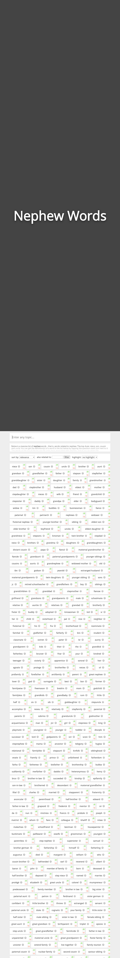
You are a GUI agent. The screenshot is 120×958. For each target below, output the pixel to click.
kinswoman (70, 612)
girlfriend (16, 598)
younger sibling (79, 577)
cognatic (56, 910)
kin (34, 508)
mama (39, 743)
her (13, 619)
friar (60, 653)
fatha (15, 764)
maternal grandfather (91, 785)
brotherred (39, 785)
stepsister (17, 501)
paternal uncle (18, 910)
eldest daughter (93, 528)
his (35, 626)
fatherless (18, 653)
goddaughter (71, 702)
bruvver (40, 653)
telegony (79, 743)
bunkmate (17, 833)
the (77, 646)
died (38, 854)
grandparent (19, 646)
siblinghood (96, 750)
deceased (97, 868)
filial (15, 792)
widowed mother (80, 563)
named (79, 875)
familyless (17, 695)
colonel (75, 882)
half (15, 702)
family (76, 480)
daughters (71, 542)
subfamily (16, 771)
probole (81, 813)
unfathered (73, 757)
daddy (37, 501)
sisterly (37, 660)
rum (82, 695)
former (99, 681)
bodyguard (96, 501)
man (38, 723)
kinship (78, 778)
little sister (97, 910)
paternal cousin (19, 951)
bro (78, 632)
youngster (38, 729)
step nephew (45, 840)
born (78, 868)
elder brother (19, 528)
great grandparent (70, 937)
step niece (60, 875)
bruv (14, 778)
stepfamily (77, 709)
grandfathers (62, 584)
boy (82, 584)
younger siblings (94, 556)
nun (27, 813)
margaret (58, 854)
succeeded (58, 778)
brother (82, 466)
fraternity (97, 792)
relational (16, 750)
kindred (97, 653)
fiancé (62, 549)
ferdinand (68, 896)
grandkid (96, 646)
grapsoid (42, 806)
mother (97, 487)
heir (99, 660)
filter (67, 457)
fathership (49, 847)
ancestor (59, 743)
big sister (96, 889)
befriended (43, 861)
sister (39, 480)
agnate (16, 667)
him (100, 736)
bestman (68, 827)
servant (98, 903)
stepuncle (96, 702)
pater (61, 639)
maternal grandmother (90, 549)
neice (14, 542)
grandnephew (53, 563)
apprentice (59, 660)
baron (15, 868)
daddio (57, 771)
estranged (79, 903)
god (30, 681)
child (28, 619)
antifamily (57, 674)
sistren (41, 639)
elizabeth (34, 882)
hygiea (99, 743)
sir (100, 806)
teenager (17, 660)
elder (76, 501)
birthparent (63, 924)
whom (32, 820)
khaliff (84, 820)
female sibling (94, 917)
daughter (57, 480)
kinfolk (76, 750)
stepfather (97, 473)
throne (59, 903)
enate (15, 757)
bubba (99, 764)
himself (72, 847)
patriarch (44, 515)
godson (37, 570)
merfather (37, 771)
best (67, 681)
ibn (16, 570)
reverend (80, 861)
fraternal (17, 626)
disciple (98, 729)
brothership (77, 764)
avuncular (19, 799)
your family (75, 910)
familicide (71, 931)
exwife (57, 833)
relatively (56, 709)
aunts (33, 563)
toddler (78, 729)
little (99, 695)
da (13, 813)
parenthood (44, 799)
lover (14, 681)
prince (53, 757)
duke (38, 910)
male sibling (42, 917)
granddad (47, 591)
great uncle (55, 882)
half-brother (72, 799)
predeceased (19, 889)
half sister (18, 917)
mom (78, 688)
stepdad (99, 535)
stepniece (83, 723)
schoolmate (97, 598)
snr (70, 736)
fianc (48, 820)
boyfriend (45, 528)
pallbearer (38, 833)
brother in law (72, 889)
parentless (19, 840)
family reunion (94, 944)
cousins (15, 563)
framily (33, 757)
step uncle (18, 931)
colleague (65, 820)
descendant (62, 785)
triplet (83, 924)
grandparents (58, 598)
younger (59, 729)
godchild (98, 688)
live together (67, 944)
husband (58, 487)
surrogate (48, 681)
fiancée (15, 556)
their (59, 646)
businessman (76, 508)
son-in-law (17, 785)
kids (41, 646)
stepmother (73, 591)
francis (63, 813)
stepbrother (35, 487)
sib (49, 702)
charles (32, 792)
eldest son (96, 522)
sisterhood (47, 619)
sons (100, 577)
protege (37, 667)
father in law (95, 931)
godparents (52, 736)
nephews (70, 515)
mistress (44, 813)
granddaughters (95, 542)
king (100, 723)
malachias (18, 827)
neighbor (98, 619)
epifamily (97, 778)
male (78, 598)
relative (16, 605)
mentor (83, 806)
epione (99, 924)
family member (45, 889)
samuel (96, 840)
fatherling (96, 847)
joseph (99, 813)
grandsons (36, 598)
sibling (75, 522)
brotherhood (72, 626)
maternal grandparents (23, 577)
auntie (35, 605)
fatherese (34, 764)
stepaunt (57, 750)
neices (82, 667)
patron (45, 896)
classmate (18, 639)
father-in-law (18, 806)
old (100, 563)
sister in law (68, 917)
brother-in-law (35, 778)
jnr (52, 723)
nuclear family (45, 951)
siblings (98, 584)
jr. (13, 584)
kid (88, 612)
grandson (16, 473)
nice (80, 619)
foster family (96, 937)
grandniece (17, 535)
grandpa (57, 501)
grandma (50, 542)
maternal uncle (42, 937)
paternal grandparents (63, 556)
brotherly (97, 605)
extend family (41, 944)
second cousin (70, 951)
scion (85, 736)
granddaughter (19, 480)
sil (100, 667)
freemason (40, 688)
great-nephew (96, 674)
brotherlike (60, 667)
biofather (55, 764)
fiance (98, 508)
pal (65, 619)
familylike (37, 750)
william (79, 854)
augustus (17, 854)
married (52, 792)
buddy (31, 612)
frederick (63, 806)
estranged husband (90, 570)
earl (62, 861)
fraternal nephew (21, 522)
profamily (16, 674)
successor (16, 736)
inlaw (100, 820)
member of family (55, 868)
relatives (55, 605)
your (77, 653)
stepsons (37, 535)
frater (14, 612)
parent (75, 674)
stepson (77, 473)
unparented (17, 937)
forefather (36, 674)
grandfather (38, 473)
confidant (16, 903)
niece (14, 466)
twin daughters (53, 577)
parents (18, 716)
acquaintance (18, 723)
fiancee (97, 591)
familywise (17, 688)
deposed (39, 875)
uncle (64, 466)
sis (32, 702)
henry (99, 771)
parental (98, 709)
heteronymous (79, 771)
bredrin (60, 688)
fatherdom (96, 757)
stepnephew (18, 743)
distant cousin (20, 549)
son (30, 466)
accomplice (17, 709)
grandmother (96, 480)
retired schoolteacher (35, 584)
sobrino (41, 716)
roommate (96, 626)
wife (59, 494)
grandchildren (20, 591)
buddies (52, 508)
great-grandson (39, 924)
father (59, 473)
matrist (15, 820)
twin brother (77, 535)
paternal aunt (20, 896)
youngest (98, 833)
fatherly (60, 632)
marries (98, 875)
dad (14, 487)
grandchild (96, 494)
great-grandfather (44, 931)
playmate (17, 729)
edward (96, 799)
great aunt (16, 924)
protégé (15, 882)
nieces (41, 494)
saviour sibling (95, 951)
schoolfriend (44, 827)
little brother (38, 903)
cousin (47, 466)
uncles (68, 528)
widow (16, 508)
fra (51, 626)
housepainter (94, 827)
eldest (78, 487)
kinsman (56, 535)
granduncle (67, 716)
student (97, 632)
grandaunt (35, 556)
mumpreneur (96, 882)
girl (66, 723)
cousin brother (19, 861)
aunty (98, 639)
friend (76, 494)
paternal (19, 515)
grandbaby (62, 695)
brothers (31, 542)
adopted (49, 612)
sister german (94, 896)
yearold (60, 570)
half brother (18, 875)
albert (99, 861)
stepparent (74, 792)
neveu (37, 709)
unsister (17, 944)
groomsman (76, 833)
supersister (72, 840)
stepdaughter (19, 494)
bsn (82, 681)
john (32, 868)
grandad (76, 605)
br (79, 639)
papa (43, 549)
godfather (38, 632)
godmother (94, 716)
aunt (99, 466)
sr (101, 612)
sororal (81, 660)
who (99, 854)
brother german (21, 847)
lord (34, 736)
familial (16, 632)
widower (95, 515)
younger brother (51, 522)
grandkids (39, 695)
